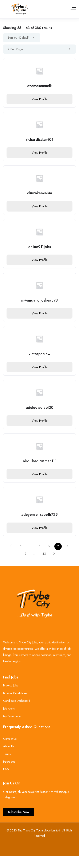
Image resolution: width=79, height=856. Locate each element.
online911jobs (39, 247)
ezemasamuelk (39, 86)
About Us (8, 746)
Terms (7, 754)
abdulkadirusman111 (39, 461)
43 (44, 553)
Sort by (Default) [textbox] (18, 37)
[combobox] (21, 37)
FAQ (6, 769)
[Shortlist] (69, 64)
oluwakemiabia (39, 193)
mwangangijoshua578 (39, 300)
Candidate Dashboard (16, 701)
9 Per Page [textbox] (15, 49)
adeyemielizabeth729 (39, 514)
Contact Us (9, 739)
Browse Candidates (15, 693)
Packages (9, 761)
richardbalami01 (39, 139)
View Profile (40, 99)
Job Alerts (9, 708)
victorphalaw (39, 354)
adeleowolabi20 (40, 407)
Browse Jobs (10, 685)
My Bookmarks (12, 716)
